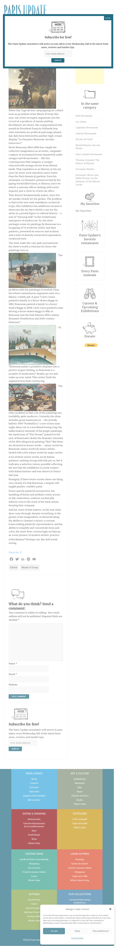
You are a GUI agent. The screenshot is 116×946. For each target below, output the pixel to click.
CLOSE (107, 18)
